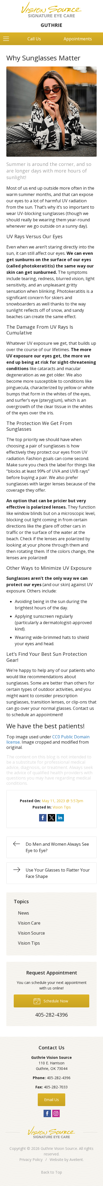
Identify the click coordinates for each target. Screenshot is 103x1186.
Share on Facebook (42, 817)
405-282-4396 (59, 1077)
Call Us (34, 39)
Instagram (56, 1113)
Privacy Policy (31, 1159)
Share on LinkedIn (60, 817)
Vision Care (29, 923)
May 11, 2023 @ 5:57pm (62, 800)
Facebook (47, 1113)
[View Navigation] (8, 38)
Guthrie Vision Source (59, 1148)
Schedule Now (55, 1000)
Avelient (76, 1159)
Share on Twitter (51, 817)
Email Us (51, 1099)
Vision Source (31, 933)
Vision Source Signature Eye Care (51, 1132)
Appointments (78, 39)
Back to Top (51, 1172)
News (23, 913)
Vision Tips (62, 807)
